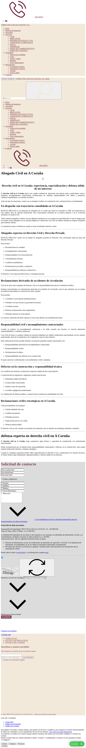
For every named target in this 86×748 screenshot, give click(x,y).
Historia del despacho (13, 30)
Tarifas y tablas (15, 59)
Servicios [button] (8, 34)
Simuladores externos (17, 69)
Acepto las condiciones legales (14, 660)
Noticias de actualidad (17, 55)
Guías (12, 57)
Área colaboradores (17, 63)
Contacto (8, 75)
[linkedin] (6, 21)
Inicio (7, 28)
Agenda (12, 71)
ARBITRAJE (15, 47)
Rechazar (21, 744)
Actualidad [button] (9, 53)
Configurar (12, 744)
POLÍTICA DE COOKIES (15, 642)
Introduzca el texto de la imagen (12, 578)
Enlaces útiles (14, 73)
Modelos (13, 61)
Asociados (9, 32)
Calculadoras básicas (17, 67)
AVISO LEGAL (11, 638)
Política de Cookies (12, 726)
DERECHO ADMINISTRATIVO (22, 49)
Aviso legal (9, 722)
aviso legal (21, 552)
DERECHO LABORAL (19, 51)
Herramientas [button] (10, 65)
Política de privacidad (13, 724)
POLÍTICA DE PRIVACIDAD (16, 640)
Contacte (6, 617)
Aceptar (4, 744)
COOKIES (4, 746)
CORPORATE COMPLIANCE (21, 43)
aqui (46, 552)
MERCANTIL (15, 39)
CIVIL (12, 37)
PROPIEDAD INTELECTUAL (21, 41)
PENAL (13, 45)
